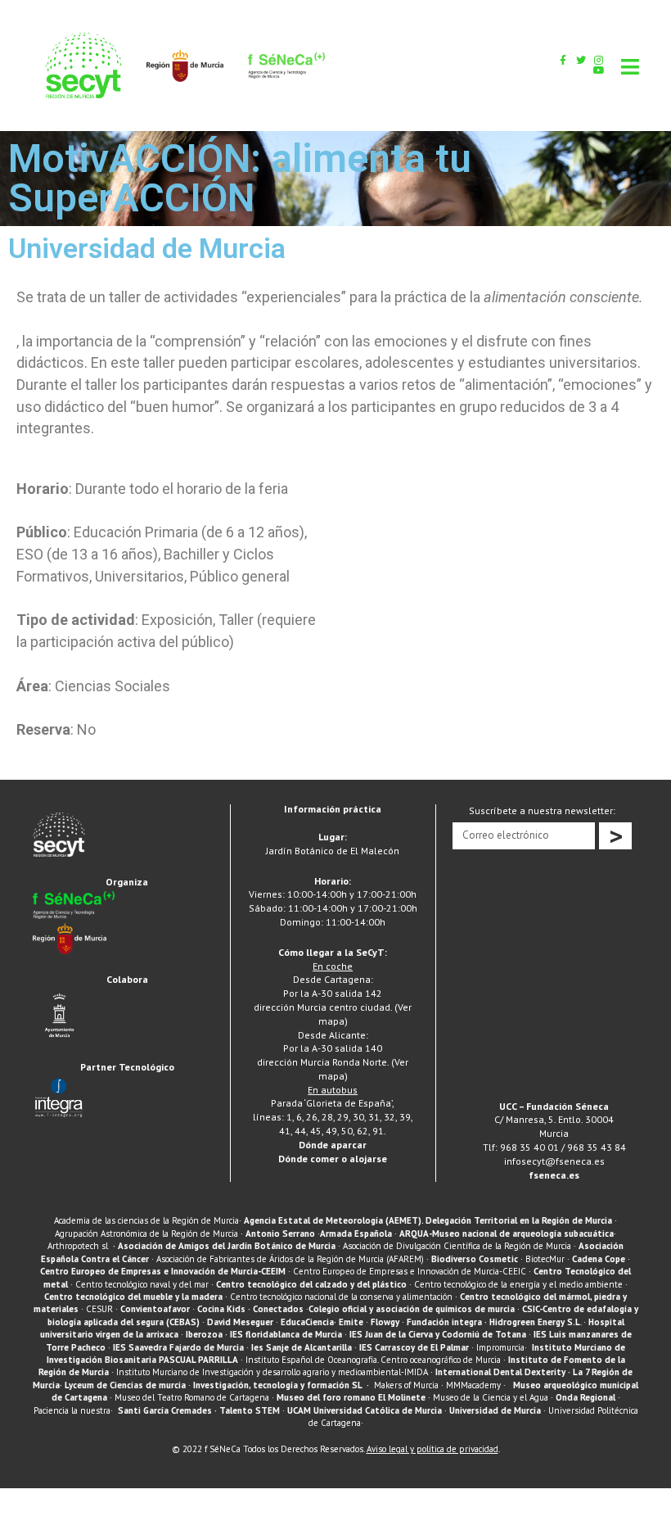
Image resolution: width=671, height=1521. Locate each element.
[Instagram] (599, 61)
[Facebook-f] (563, 61)
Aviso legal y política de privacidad (432, 1449)
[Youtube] (599, 70)
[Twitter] (581, 61)
